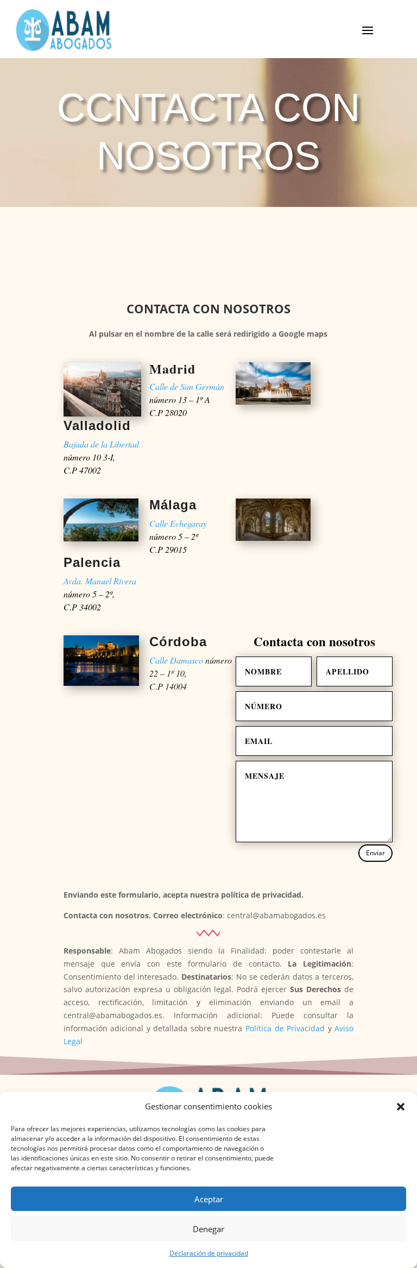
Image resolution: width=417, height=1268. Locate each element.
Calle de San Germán (186, 386)
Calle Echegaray (178, 523)
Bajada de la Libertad (101, 444)
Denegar (208, 1228)
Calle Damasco (176, 660)
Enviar (375, 852)
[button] (400, 1106)
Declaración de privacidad (208, 1253)
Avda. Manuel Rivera (100, 580)
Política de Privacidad (285, 1028)
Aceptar (208, 1199)
